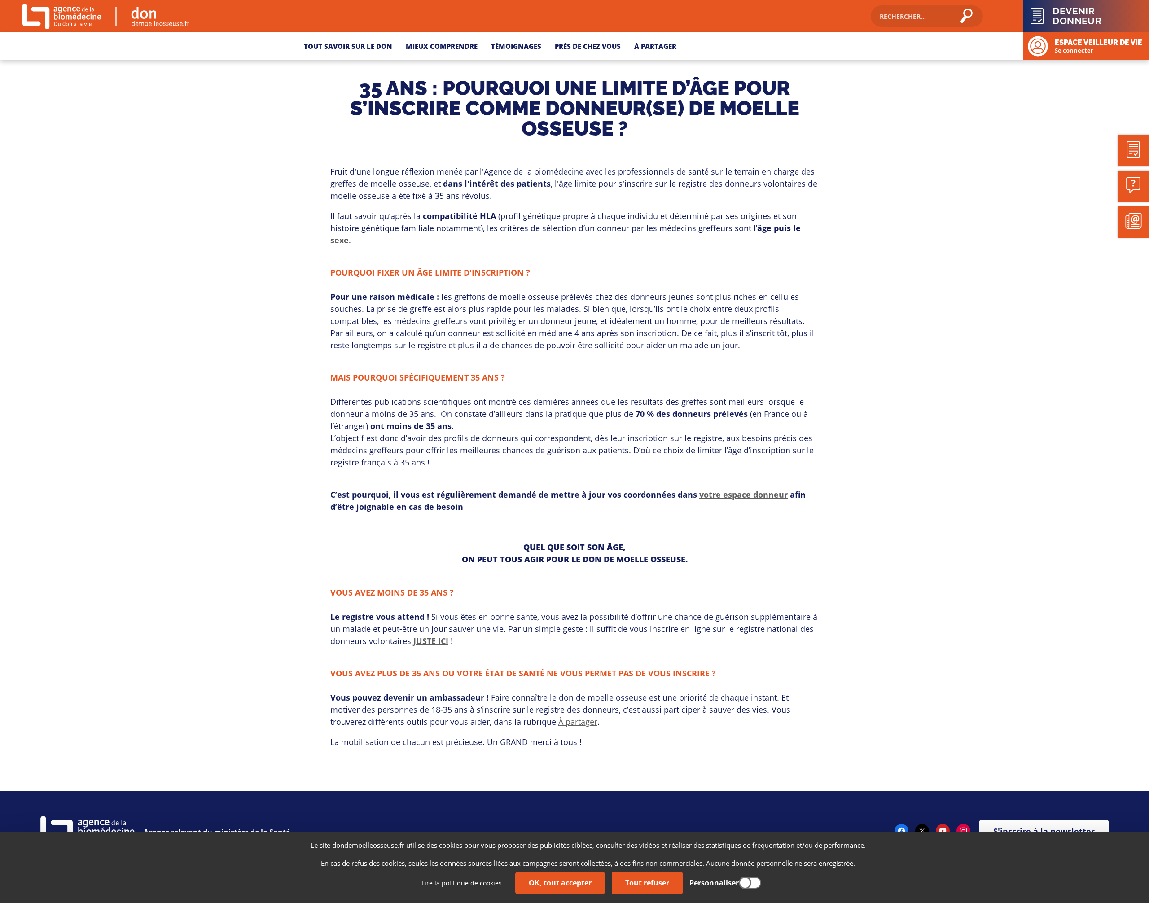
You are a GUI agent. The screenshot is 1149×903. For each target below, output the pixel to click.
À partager (577, 721)
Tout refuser (647, 883)
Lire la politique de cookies (461, 883)
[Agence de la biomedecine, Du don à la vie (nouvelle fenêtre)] (66, 16)
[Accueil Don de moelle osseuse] (155, 16)
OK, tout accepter (560, 883)
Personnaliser (714, 883)
